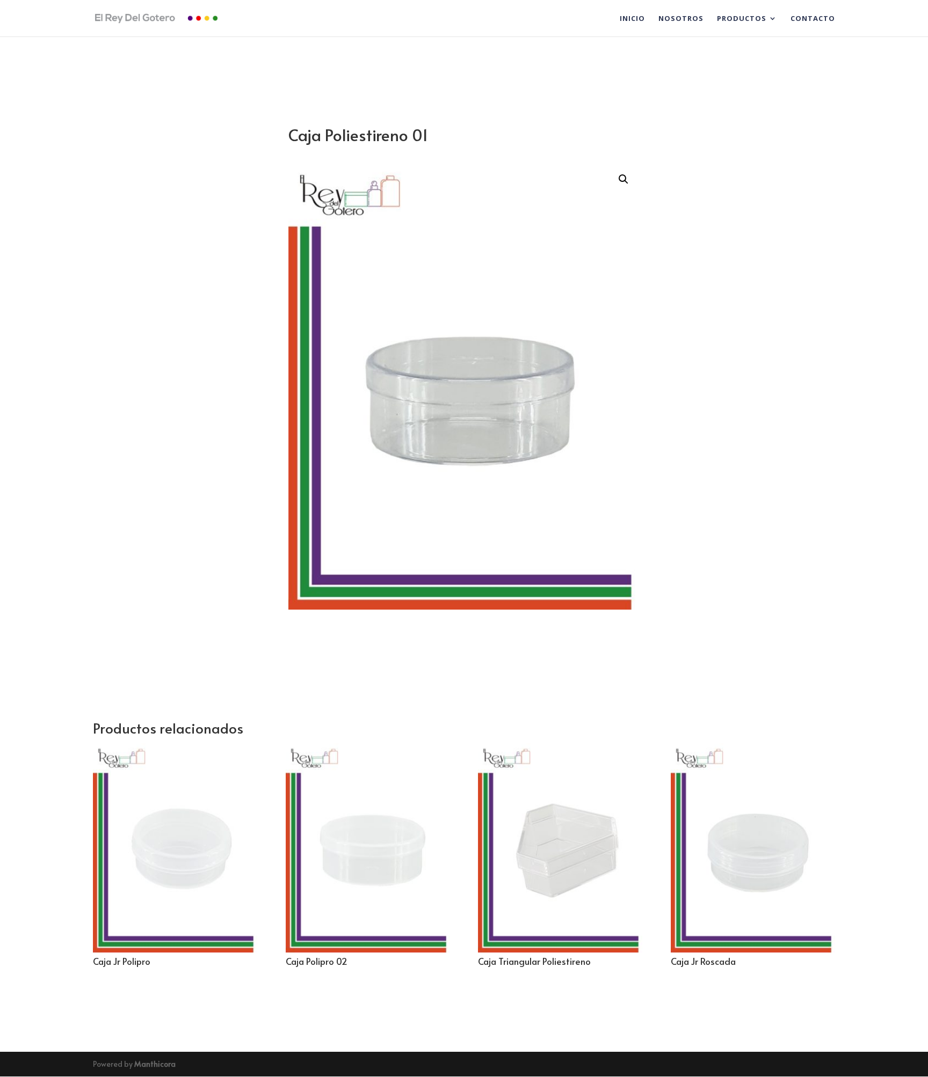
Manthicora (155, 1064)
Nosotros (681, 18)
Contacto (813, 18)
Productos (741, 18)
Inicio (632, 18)
